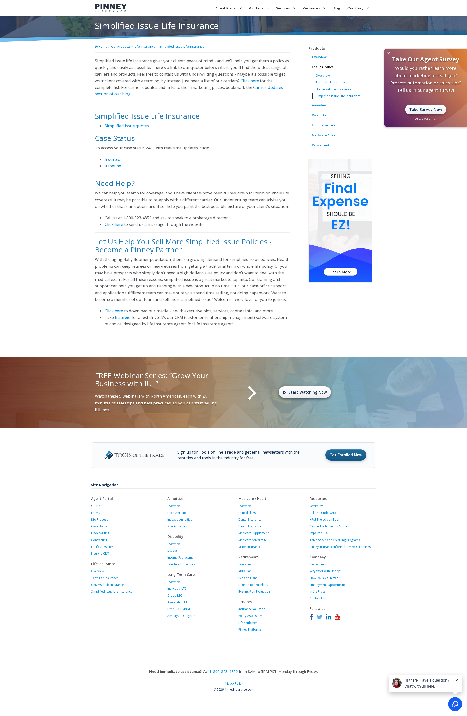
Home (102, 46)
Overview (319, 57)
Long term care (324, 125)
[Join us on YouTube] (337, 617)
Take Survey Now (425, 109)
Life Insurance (145, 46)
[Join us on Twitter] (319, 617)
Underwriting (100, 533)
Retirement (320, 145)
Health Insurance (249, 526)
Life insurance (323, 67)
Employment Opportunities (328, 585)
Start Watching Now (307, 392)
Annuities (319, 105)
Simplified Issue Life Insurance (181, 46)
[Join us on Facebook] (312, 617)
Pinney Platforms (249, 629)
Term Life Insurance (330, 82)
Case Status (99, 526)
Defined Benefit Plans (253, 585)
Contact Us (317, 598)
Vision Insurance (249, 547)
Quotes (96, 506)
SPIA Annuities (177, 526)
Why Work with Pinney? (325, 571)
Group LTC (174, 595)
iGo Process (99, 519)
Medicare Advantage (252, 540)
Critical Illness (247, 513)
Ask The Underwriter (324, 513)
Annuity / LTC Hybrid (181, 616)
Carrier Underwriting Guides (329, 526)
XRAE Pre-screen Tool (324, 519)
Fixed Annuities (177, 513)
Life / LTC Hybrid (178, 609)
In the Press (317, 591)
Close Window (425, 119)
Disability (319, 115)
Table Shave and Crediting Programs (335, 540)
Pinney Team (318, 564)
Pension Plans (247, 578)
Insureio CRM (100, 553)
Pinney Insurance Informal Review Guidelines (340, 547)
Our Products (121, 46)
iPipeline (113, 166)
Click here (250, 80)
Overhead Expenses (181, 564)
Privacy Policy (233, 683)
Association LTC (178, 602)
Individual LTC (177, 589)
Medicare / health (326, 135)
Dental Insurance (249, 519)
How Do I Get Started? (325, 578)
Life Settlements (249, 623)
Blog (336, 8)
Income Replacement (181, 557)
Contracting (99, 540)
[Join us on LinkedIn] (328, 617)
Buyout (172, 551)
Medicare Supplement (253, 533)
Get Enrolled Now (345, 455)
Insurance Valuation (251, 609)
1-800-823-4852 (223, 671)
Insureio (112, 159)
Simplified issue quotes (127, 126)
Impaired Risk (319, 533)
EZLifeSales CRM (102, 547)
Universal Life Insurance (333, 89)
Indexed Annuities (179, 519)
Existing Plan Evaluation (254, 591)
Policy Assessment (251, 616)
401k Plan (244, 571)
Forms (95, 513)
